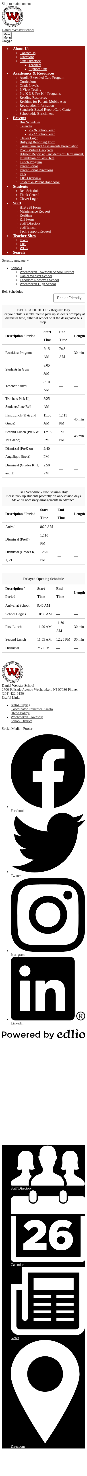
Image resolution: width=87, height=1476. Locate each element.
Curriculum (28, 81)
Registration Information (37, 105)
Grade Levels (29, 85)
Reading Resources (33, 97)
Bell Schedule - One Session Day (43, 492)
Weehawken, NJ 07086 (50, 689)
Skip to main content (16, 4)
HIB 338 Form (30, 207)
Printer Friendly (69, 298)
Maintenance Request (35, 211)
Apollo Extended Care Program (42, 77)
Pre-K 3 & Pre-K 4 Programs (40, 93)
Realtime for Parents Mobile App (43, 101)
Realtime (26, 215)
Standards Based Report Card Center (46, 109)
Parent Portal (29, 166)
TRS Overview (30, 178)
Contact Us (27, 53)
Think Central (29, 195)
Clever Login (29, 138)
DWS (24, 240)
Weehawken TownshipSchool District (27, 719)
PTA (23, 174)
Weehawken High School (38, 284)
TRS (23, 244)
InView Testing (30, 89)
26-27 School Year (42, 134)
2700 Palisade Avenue (17, 689)
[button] (21, 48)
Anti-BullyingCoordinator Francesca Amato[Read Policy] (32, 709)
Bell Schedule (29, 191)
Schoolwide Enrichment (37, 113)
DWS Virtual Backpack (36, 150)
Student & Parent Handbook (40, 182)
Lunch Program (31, 162)
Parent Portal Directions (36, 170)
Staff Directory (30, 61)
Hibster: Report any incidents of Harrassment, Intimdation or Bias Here (52, 156)
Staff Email (27, 227)
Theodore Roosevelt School (39, 280)
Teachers (35, 65)
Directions (27, 57)
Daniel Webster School (36, 276)
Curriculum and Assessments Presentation (49, 146)
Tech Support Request (35, 231)
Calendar (26, 126)
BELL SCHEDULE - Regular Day (43, 310)
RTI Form (27, 219)
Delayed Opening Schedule (43, 579)
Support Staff (38, 69)
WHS (24, 248)
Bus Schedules (30, 122)
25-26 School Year (42, 130)
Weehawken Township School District (47, 272)
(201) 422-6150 (13, 693)
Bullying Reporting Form (37, 142)
